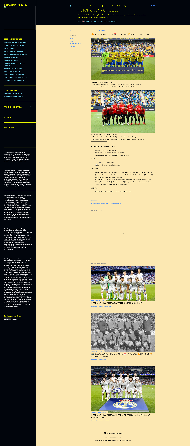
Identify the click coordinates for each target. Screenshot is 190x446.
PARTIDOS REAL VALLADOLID (14, 74)
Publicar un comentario (104, 306)
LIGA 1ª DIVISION (75, 43)
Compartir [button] (73, 31)
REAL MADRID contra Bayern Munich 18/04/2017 (116, 303)
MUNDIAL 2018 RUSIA (11, 57)
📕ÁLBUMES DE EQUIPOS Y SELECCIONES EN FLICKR (99, 21)
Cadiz (71, 41)
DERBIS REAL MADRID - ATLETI (14, 45)
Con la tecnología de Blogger (115, 433)
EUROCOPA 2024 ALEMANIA (13, 51)
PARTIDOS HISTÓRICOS (12, 71)
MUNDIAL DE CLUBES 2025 (13, 68)
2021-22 (72, 38)
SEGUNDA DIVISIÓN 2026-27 (13, 97)
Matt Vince (118, 437)
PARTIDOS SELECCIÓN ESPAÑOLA (15, 77)
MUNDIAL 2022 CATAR (11, 60)
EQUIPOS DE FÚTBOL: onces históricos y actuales (101, 8)
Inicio (79, 21)
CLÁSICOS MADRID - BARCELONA (15, 42)
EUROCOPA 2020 (9, 48)
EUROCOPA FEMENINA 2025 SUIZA (15, 54)
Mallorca (72, 46)
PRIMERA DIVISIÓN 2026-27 (13, 94)
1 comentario (102, 359)
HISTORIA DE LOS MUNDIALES (14, 81)
